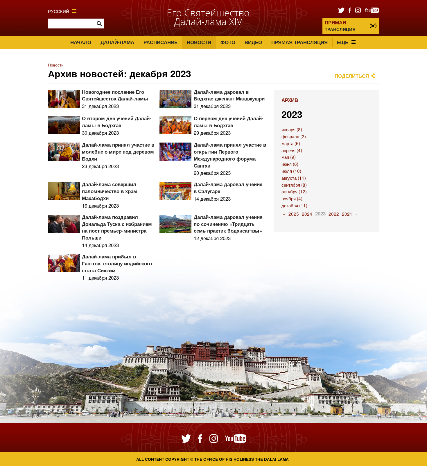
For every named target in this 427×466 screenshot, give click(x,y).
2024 (307, 213)
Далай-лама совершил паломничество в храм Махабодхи (109, 191)
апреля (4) (291, 150)
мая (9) (288, 157)
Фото (227, 42)
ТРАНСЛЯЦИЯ (340, 26)
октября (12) (294, 191)
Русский (58, 11)
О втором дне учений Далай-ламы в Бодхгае (116, 122)
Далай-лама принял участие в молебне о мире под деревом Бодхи (118, 151)
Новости (199, 42)
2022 (334, 213)
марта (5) (290, 143)
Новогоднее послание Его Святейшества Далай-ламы (115, 95)
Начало (80, 42)
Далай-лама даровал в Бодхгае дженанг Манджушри (229, 95)
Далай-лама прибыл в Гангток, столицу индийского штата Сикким (117, 263)
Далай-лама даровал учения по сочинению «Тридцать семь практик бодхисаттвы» (228, 223)
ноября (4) (291, 198)
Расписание (160, 42)
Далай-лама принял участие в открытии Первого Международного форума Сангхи (230, 155)
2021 (347, 213)
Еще (342, 42)
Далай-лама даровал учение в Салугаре (228, 188)
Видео (253, 42)
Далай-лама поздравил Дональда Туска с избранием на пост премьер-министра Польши (117, 227)
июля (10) (291, 171)
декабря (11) (294, 205)
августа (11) (293, 177)
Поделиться (352, 75)
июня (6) (289, 164)
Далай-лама (117, 42)
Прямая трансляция (299, 42)
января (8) (291, 129)
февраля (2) (293, 136)
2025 (293, 213)
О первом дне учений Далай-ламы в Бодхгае (228, 122)
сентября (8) (294, 184)
